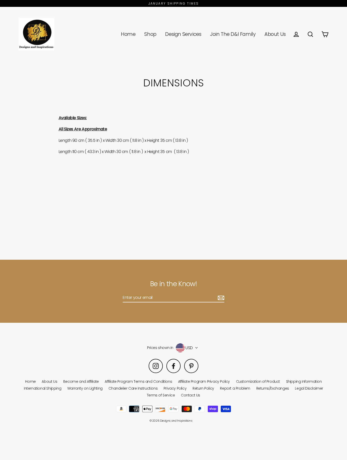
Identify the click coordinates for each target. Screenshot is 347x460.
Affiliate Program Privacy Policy (204, 381)
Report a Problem (235, 388)
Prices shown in (160, 348)
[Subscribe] (220, 297)
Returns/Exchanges (272, 388)
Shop (150, 34)
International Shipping (42, 388)
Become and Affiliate (81, 381)
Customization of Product (258, 381)
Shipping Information (304, 381)
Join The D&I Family (233, 34)
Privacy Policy (175, 388)
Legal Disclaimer (309, 388)
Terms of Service (161, 395)
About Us (275, 34)
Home (128, 34)
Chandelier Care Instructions (132, 388)
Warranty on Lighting (85, 388)
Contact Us (190, 395)
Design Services (183, 34)
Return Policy (203, 388)
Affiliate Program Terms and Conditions (138, 381)
